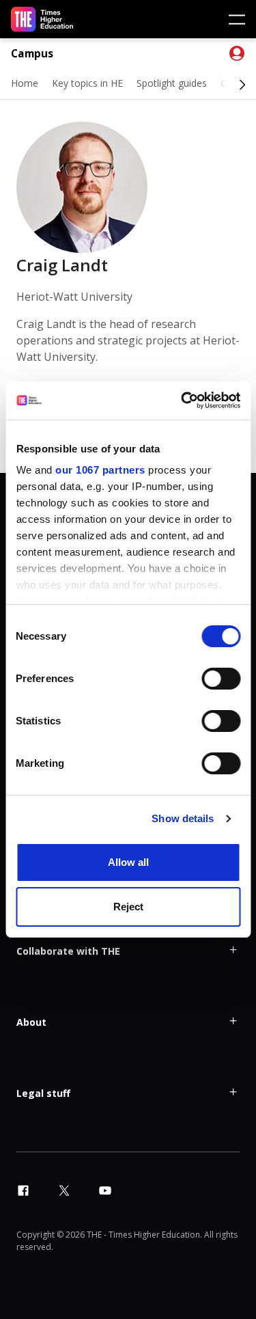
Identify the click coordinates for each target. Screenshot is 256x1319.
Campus (32, 53)
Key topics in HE (87, 83)
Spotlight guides (172, 83)
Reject (128, 906)
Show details (183, 818)
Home (24, 83)
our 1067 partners (100, 470)
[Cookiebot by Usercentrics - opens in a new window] (182, 400)
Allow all (128, 862)
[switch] (220, 679)
